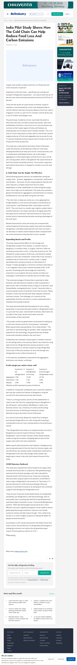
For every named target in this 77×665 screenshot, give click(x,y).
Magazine (10, 645)
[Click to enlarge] (29, 541)
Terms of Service (33, 580)
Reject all (51, 659)
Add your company (29, 640)
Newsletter (59, 643)
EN (48, 14)
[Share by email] (50, 558)
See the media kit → (64, 103)
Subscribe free (57, 14)
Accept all (71, 659)
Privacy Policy (44, 580)
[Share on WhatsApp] (52, 558)
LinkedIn (58, 635)
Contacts (42, 640)
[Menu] (7, 14)
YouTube (58, 640)
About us (42, 635)
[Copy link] (47, 558)
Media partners (27, 638)
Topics (9, 648)
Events (9, 640)
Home (5, 20)
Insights (9, 638)
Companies (10, 643)
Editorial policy (44, 638)
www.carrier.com (21, 551)
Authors (9, 651)
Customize (61, 659)
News (10, 20)
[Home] (18, 14)
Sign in (67, 14)
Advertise (26, 635)
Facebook (59, 638)
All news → (52, 594)
